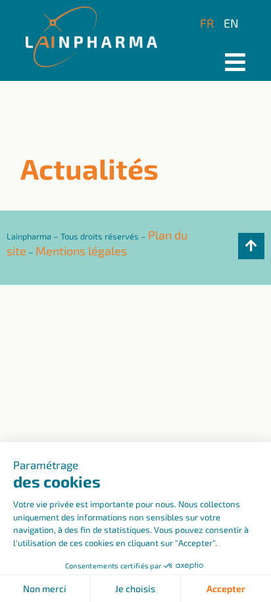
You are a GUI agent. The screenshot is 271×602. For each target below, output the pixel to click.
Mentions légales (81, 250)
